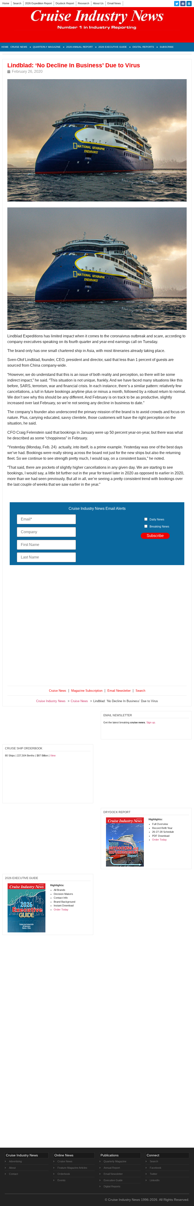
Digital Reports (143, 47)
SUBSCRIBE (167, 47)
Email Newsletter (119, 690)
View (53, 755)
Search (17, 3)
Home (5, 3)
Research (83, 3)
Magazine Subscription (86, 690)
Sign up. (151, 722)
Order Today (159, 839)
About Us (98, 3)
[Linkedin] (189, 3)
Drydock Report (65, 3)
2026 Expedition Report (38, 3)
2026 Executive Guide (112, 47)
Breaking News (159, 526)
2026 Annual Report (79, 47)
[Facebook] (182, 3)
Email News (114, 3)
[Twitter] (176, 3)
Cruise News (18, 47)
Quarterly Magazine (47, 47)
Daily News (157, 519)
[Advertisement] (97, 626)
